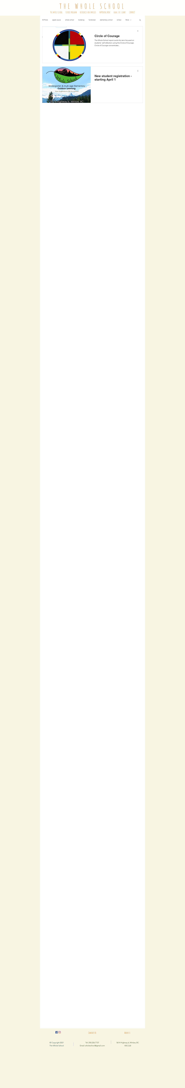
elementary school (106, 20)
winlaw (119, 20)
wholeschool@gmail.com (95, 1046)
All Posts (45, 20)
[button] (140, 20)
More (127, 20)
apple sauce (56, 20)
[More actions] (138, 31)
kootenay (81, 20)
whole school (69, 20)
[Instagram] (59, 1032)
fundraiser (92, 20)
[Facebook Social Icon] (56, 1032)
